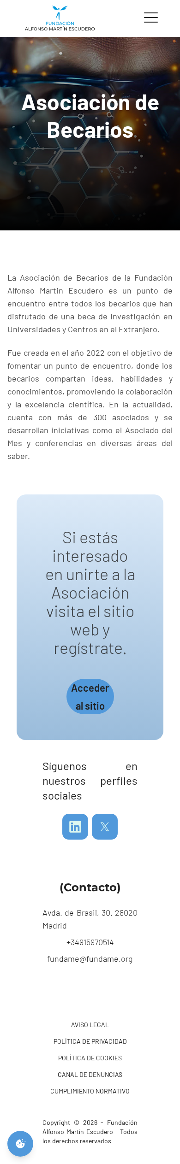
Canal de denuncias (90, 1074)
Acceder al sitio (90, 696)
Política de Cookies (90, 1058)
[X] (105, 827)
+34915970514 (90, 942)
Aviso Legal (90, 1025)
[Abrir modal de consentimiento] (20, 1144)
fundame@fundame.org (90, 958)
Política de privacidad (90, 1041)
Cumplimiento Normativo (90, 1091)
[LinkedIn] (75, 827)
